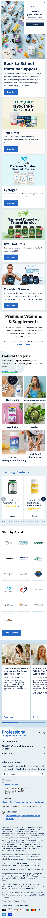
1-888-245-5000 (23, 344)
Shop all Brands (11, 633)
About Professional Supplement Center (18, 747)
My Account (7, 753)
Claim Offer (35, 24)
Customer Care (9, 741)
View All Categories (10, 371)
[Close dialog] (44, 3)
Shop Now (11, 92)
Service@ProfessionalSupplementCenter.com (24, 802)
